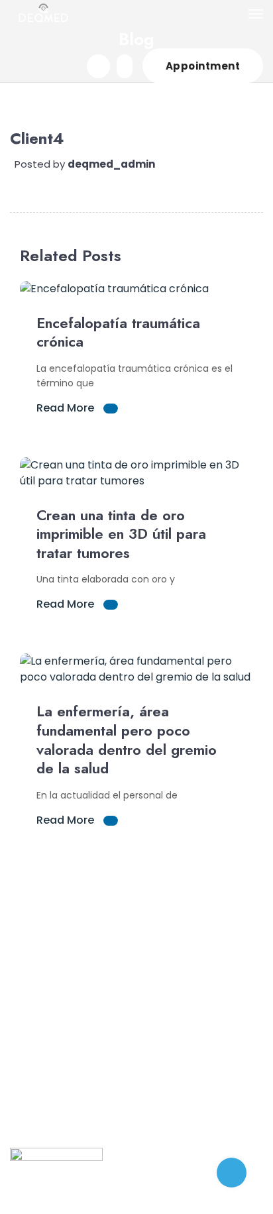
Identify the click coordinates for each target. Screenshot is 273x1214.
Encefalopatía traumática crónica (118, 332)
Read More (66, 407)
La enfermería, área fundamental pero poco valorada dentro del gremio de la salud (126, 739)
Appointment (203, 66)
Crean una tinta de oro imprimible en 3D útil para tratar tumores (121, 534)
